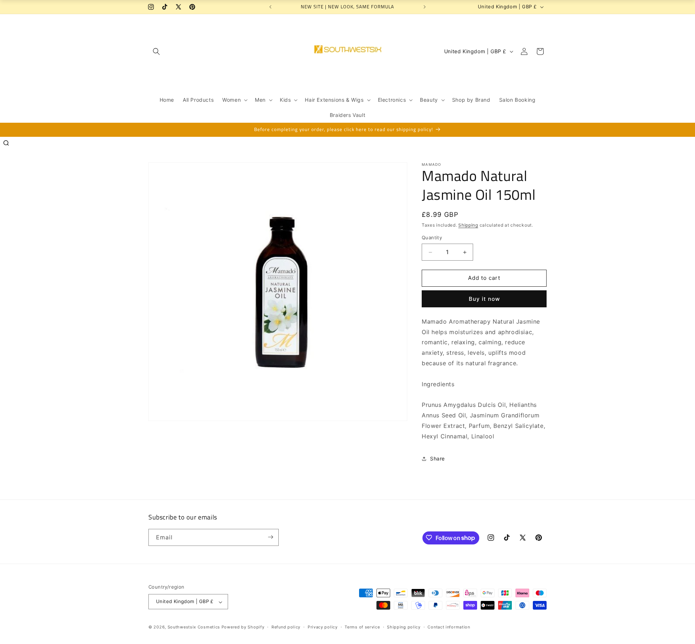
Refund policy (285, 627)
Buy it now (484, 298)
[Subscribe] (270, 537)
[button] (156, 51)
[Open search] (6, 143)
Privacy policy (323, 627)
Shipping (468, 225)
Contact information (448, 627)
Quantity (432, 238)
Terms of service (362, 627)
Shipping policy (404, 627)
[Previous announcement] (270, 7)
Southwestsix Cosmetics (195, 627)
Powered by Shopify (243, 627)
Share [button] (437, 458)
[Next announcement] (425, 7)
